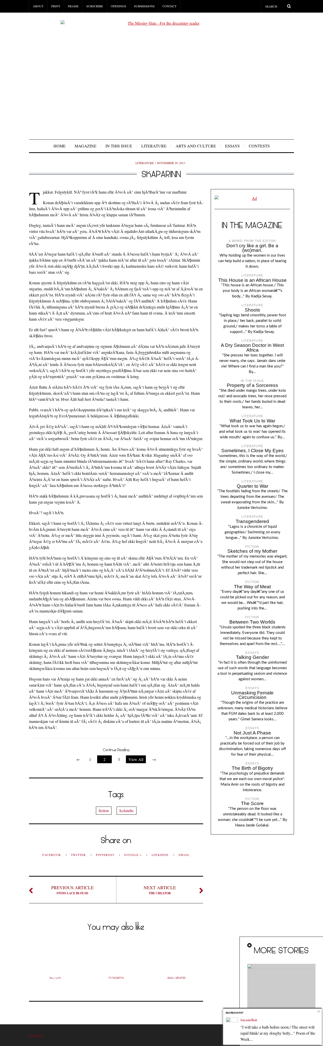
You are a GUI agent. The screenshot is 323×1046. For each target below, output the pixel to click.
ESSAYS (232, 145)
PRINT (55, 6)
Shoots (252, 310)
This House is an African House (252, 280)
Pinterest (106, 855)
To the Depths (116, 977)
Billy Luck (55, 977)
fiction (104, 810)
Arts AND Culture (196, 145)
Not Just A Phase (252, 732)
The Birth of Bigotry (252, 768)
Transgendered (252, 521)
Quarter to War (252, 486)
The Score (252, 803)
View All (135, 759)
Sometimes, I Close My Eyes (252, 450)
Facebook (52, 855)
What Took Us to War (252, 420)
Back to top (36, 1035)
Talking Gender (252, 657)
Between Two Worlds (252, 622)
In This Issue (118, 145)
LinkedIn (161, 855)
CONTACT (169, 6)
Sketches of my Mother (252, 551)
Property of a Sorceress (252, 385)
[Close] (249, 945)
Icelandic (126, 810)
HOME (59, 145)
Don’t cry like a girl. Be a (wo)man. (252, 248)
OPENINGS (118, 6)
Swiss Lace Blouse (72, 889)
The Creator (160, 889)
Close (318, 1011)
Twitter (79, 855)
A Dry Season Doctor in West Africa (252, 348)
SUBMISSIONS (144, 6)
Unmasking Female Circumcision (252, 695)
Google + (133, 855)
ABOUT (38, 6)
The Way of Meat (252, 586)
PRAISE (73, 6)
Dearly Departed (177, 977)
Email (184, 855)
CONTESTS (259, 145)
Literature (154, 145)
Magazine (85, 145)
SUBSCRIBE (94, 6)
